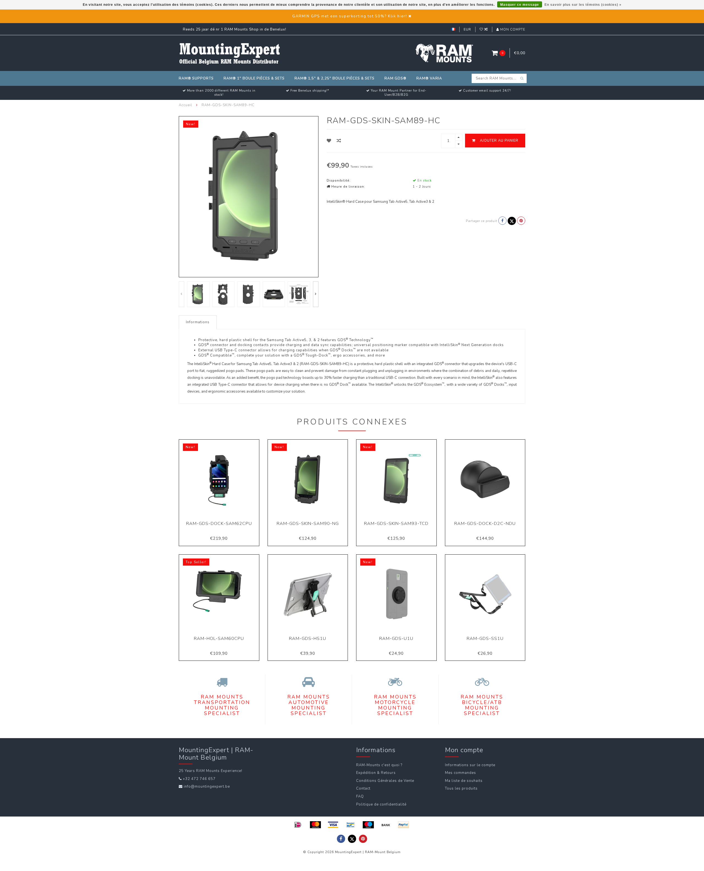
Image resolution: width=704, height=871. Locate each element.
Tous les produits (461, 788)
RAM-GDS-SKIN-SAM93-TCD (396, 524)
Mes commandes (460, 772)
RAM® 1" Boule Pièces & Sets (254, 78)
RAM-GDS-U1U (396, 639)
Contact (363, 788)
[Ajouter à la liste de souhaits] (329, 141)
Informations (198, 322)
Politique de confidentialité (381, 804)
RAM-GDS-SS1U (485, 639)
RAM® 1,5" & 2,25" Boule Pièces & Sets (335, 78)
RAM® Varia (429, 78)
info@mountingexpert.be (207, 786)
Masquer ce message (519, 5)
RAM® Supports (196, 78)
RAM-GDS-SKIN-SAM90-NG (308, 524)
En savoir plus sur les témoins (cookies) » (583, 5)
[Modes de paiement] (298, 825)
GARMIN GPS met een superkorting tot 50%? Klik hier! (349, 16)
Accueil (185, 105)
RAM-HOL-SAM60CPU (219, 639)
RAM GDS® (395, 78)
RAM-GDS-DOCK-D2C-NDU (485, 524)
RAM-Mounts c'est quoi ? (379, 765)
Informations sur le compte (470, 765)
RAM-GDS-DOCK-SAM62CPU (219, 524)
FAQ (360, 796)
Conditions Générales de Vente (385, 780)
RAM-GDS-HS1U (307, 639)
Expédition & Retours (376, 772)
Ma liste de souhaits (464, 780)
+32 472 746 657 (199, 778)
